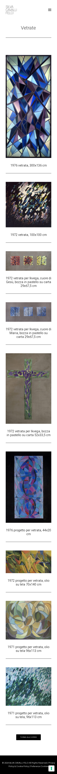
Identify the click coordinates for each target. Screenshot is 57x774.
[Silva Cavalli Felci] (11, 9)
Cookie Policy (22, 766)
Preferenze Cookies (39, 766)
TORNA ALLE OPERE (28, 737)
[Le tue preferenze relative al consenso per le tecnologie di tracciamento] (51, 768)
